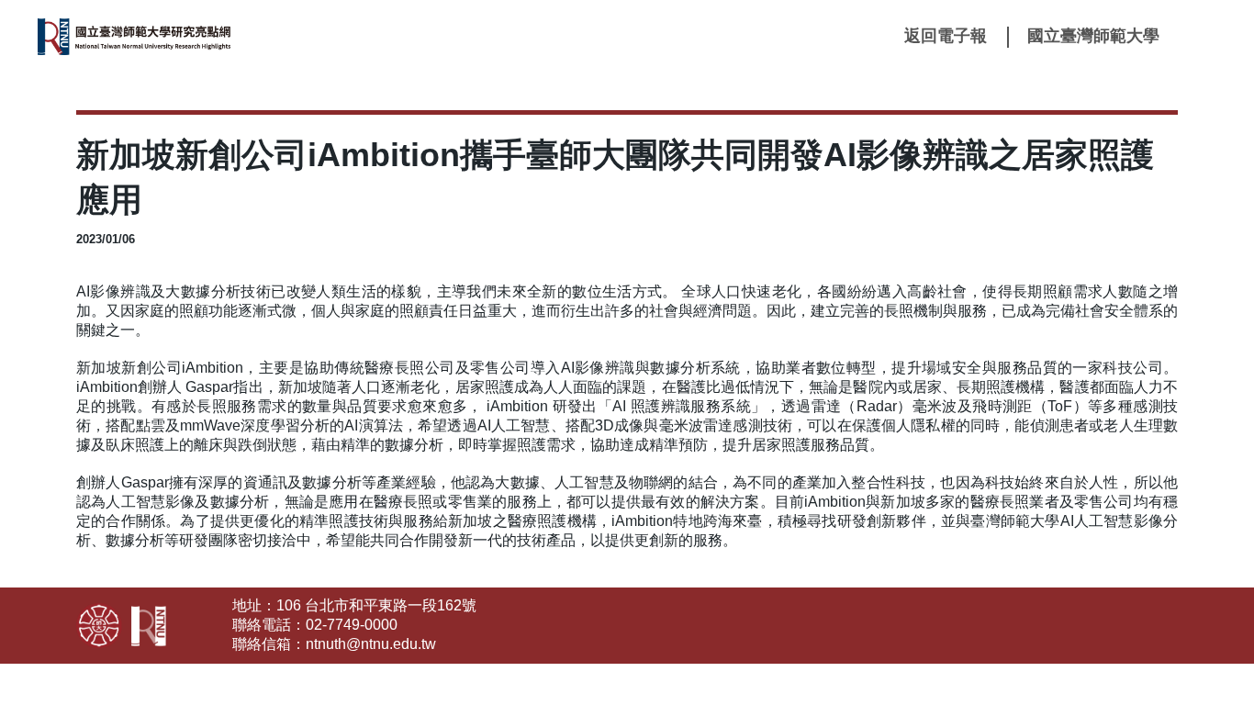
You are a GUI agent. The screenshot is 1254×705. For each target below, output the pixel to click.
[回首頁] (175, 36)
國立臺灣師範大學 (1093, 36)
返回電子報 (945, 36)
